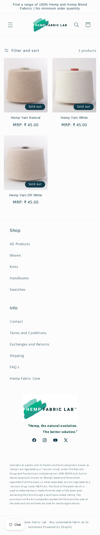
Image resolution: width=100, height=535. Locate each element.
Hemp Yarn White (74, 117)
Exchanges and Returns (29, 344)
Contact (16, 321)
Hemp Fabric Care (25, 378)
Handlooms (19, 278)
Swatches (17, 289)
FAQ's (14, 367)
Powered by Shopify (57, 526)
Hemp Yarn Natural (26, 117)
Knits (14, 267)
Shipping (17, 356)
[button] (10, 24)
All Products (20, 244)
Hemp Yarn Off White (25, 195)
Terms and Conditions (28, 333)
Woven (15, 255)
